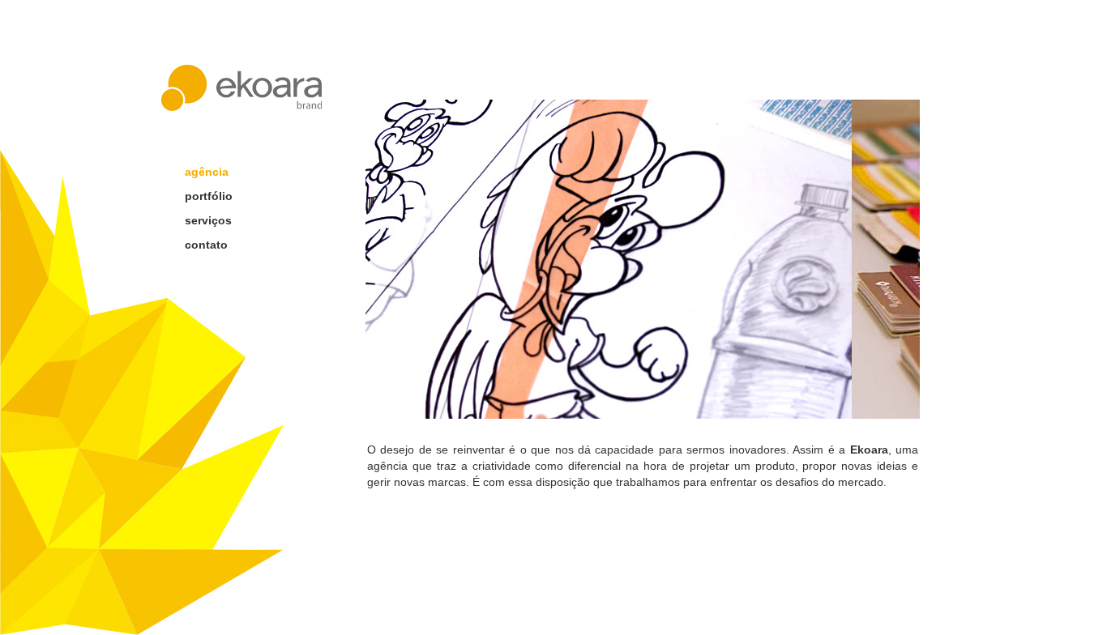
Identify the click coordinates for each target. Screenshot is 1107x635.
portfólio (209, 196)
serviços (208, 220)
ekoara (241, 88)
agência (207, 171)
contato (206, 244)
